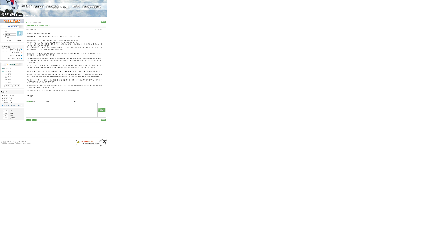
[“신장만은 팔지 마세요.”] (34, 119)
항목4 (9, 79)
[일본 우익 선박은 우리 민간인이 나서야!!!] (28, 119)
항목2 (9, 74)
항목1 (9, 71)
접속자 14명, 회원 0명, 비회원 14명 (14, 105)
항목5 (9, 82)
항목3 (9, 77)
